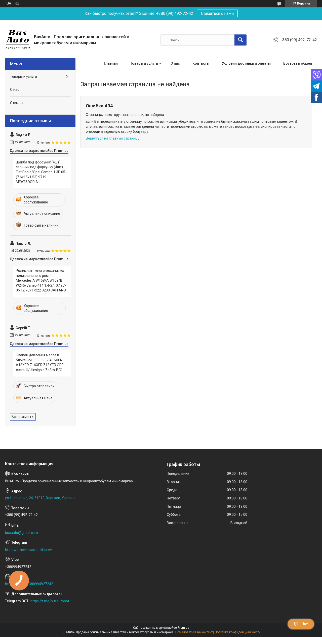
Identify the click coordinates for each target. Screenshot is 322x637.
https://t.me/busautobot (49, 601)
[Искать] (240, 40)
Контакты (200, 63)
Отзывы (16, 103)
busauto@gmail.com (21, 533)
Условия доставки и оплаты (246, 63)
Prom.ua (183, 627)
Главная (111, 63)
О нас (175, 63)
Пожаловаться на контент (194, 632)
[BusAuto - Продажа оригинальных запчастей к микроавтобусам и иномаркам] (17, 40)
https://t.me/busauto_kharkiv (28, 550)
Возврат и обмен (297, 63)
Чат (304, 624)
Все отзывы (21, 417)
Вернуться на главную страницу (112, 138)
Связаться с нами (217, 13)
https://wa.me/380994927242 (29, 584)
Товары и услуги (144, 63)
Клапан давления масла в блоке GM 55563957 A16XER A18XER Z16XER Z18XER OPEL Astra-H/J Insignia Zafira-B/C (40, 362)
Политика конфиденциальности (238, 632)
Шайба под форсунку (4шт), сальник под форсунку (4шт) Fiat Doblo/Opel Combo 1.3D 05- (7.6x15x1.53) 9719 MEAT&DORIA (41, 172)
